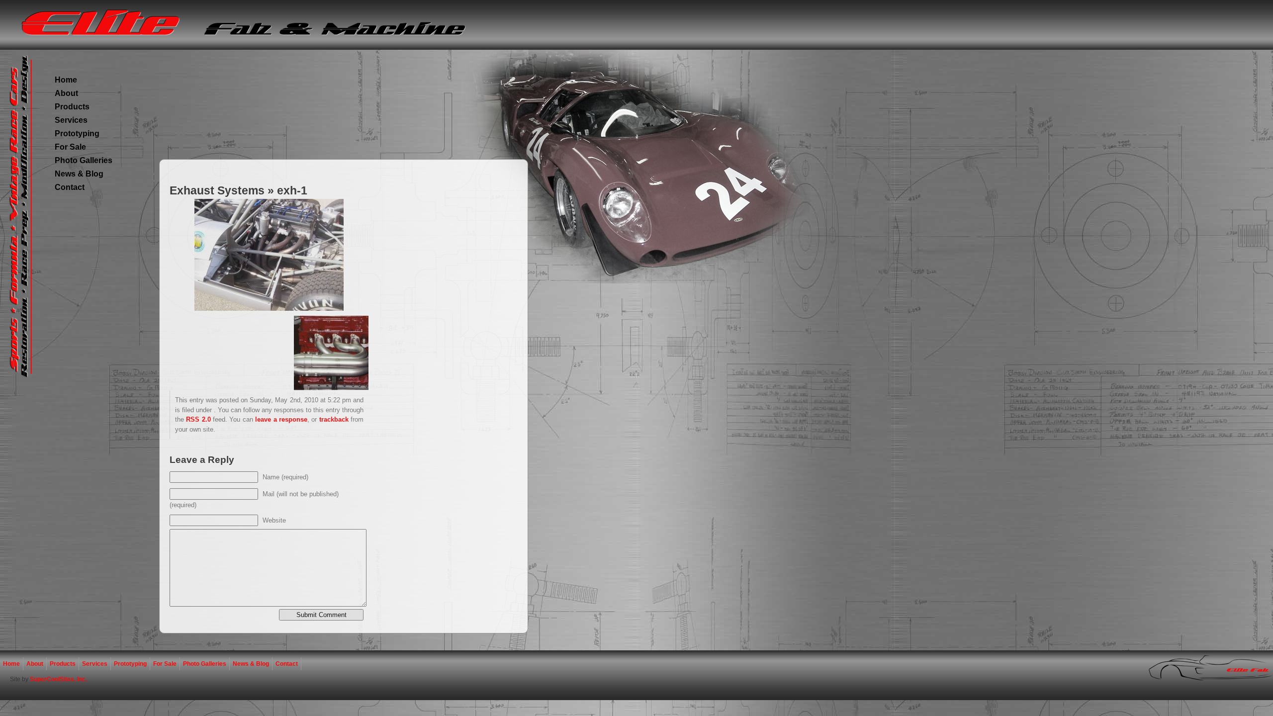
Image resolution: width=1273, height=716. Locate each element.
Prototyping (77, 133)
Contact (70, 187)
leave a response (281, 419)
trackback (334, 419)
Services (71, 120)
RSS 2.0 (198, 419)
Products (72, 106)
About (66, 93)
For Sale (70, 147)
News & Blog (79, 174)
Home (66, 80)
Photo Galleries (83, 160)
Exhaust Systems (217, 190)
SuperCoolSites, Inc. (58, 679)
